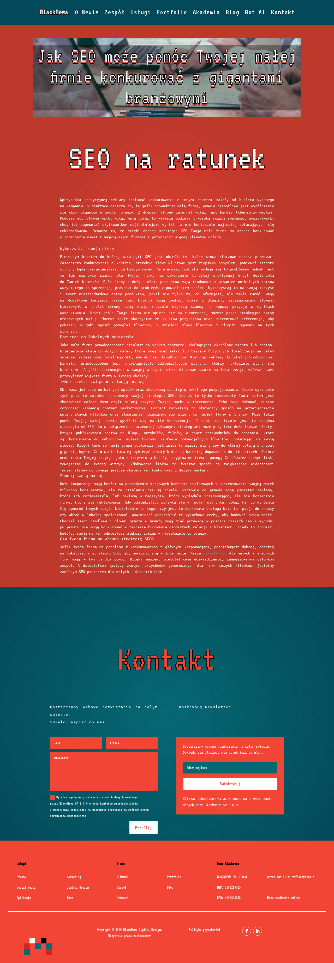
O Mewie (87, 13)
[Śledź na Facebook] (246, 931)
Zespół (114, 13)
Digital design (78, 887)
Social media (26, 887)
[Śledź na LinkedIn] (257, 931)
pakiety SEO (214, 553)
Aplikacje (24, 898)
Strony (21, 877)
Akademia (206, 13)
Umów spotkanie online (283, 898)
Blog (232, 13)
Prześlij (143, 827)
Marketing (74, 877)
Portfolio (172, 13)
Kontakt (283, 13)
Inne (70, 898)
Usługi (140, 13)
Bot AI (255, 13)
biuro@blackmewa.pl (302, 877)
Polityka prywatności (204, 929)
